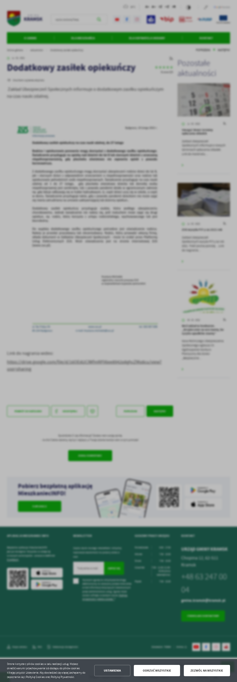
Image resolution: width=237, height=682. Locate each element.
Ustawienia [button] (112, 670)
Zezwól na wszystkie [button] (206, 670)
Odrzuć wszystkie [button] (157, 670)
